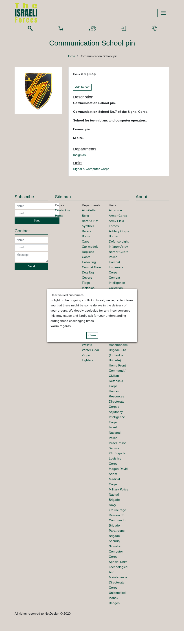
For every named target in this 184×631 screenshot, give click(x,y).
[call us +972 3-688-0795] (154, 28)
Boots (86, 236)
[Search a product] (30, 28)
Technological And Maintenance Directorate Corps (118, 577)
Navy (112, 505)
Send (37, 220)
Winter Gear (90, 350)
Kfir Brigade (117, 453)
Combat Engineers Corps (116, 267)
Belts (85, 215)
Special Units (118, 562)
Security (114, 541)
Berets (86, 231)
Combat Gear (91, 267)
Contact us (62, 210)
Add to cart (82, 87)
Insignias (79, 155)
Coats (86, 257)
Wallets (87, 345)
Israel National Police (114, 432)
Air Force (115, 210)
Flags (86, 282)
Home (71, 56)
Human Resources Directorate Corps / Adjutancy (117, 401)
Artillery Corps (119, 231)
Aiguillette (89, 210)
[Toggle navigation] (163, 13)
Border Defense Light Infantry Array (119, 241)
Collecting (89, 262)
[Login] (123, 28)
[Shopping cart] (61, 28)
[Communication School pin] (38, 90)
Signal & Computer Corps (91, 169)
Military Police (118, 489)
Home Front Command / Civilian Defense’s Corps (117, 376)
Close (92, 335)
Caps (85, 241)
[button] (92, 28)
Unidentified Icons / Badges (117, 598)
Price (76, 74)
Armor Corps (118, 215)
